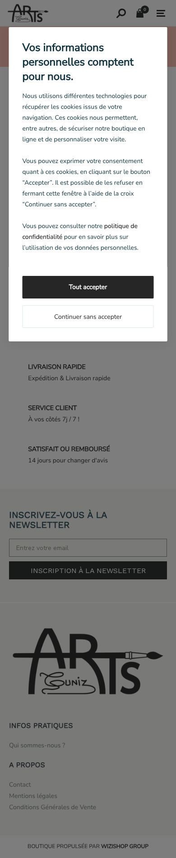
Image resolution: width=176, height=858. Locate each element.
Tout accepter (88, 287)
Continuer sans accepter (88, 316)
